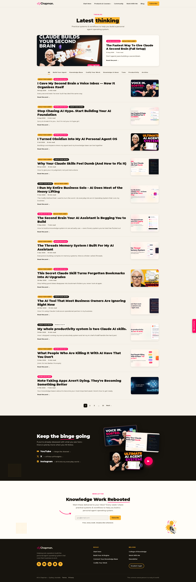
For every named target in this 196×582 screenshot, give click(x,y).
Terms (64, 577)
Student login (136, 566)
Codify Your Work (93, 72)
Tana (124, 72)
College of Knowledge (137, 552)
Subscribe (153, 3)
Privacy (71, 577)
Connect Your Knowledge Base (105, 559)
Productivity (134, 72)
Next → (109, 405)
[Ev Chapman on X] (39, 564)
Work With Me (132, 4)
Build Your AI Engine (101, 555)
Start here (97, 552)
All (49, 72)
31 (103, 405)
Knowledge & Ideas (111, 72)
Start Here (87, 4)
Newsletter (133, 559)
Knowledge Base (76, 72)
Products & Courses (102, 4)
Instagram (60, 461)
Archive (145, 72)
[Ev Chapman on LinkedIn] (50, 564)
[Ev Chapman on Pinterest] (60, 564)
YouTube (55, 451)
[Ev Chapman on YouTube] (44, 564)
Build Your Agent (59, 72)
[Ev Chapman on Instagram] (55, 564)
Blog (142, 4)
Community (118, 4)
